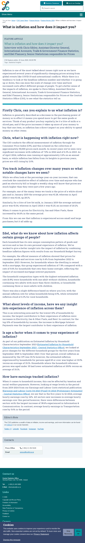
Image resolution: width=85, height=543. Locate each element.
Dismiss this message (11, 540)
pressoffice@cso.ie (27, 452)
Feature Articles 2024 (47, 20)
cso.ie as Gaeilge (74, 3)
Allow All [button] (78, 532)
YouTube (40, 429)
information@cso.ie (14, 487)
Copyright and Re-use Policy (12, 500)
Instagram (32, 429)
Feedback (6, 513)
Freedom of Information (10, 502)
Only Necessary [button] (68, 532)
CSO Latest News (22, 20)
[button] (41, 534)
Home (13, 20)
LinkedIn (16, 429)
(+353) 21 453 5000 (14, 484)
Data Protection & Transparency (13, 508)
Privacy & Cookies (8, 511)
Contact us (6, 516)
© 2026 (5, 497)
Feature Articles (34, 20)
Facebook (23, 429)
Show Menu (7, 14)
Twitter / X (8, 429)
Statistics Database (52, 3)
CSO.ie (9, 425)
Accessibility (7, 505)
